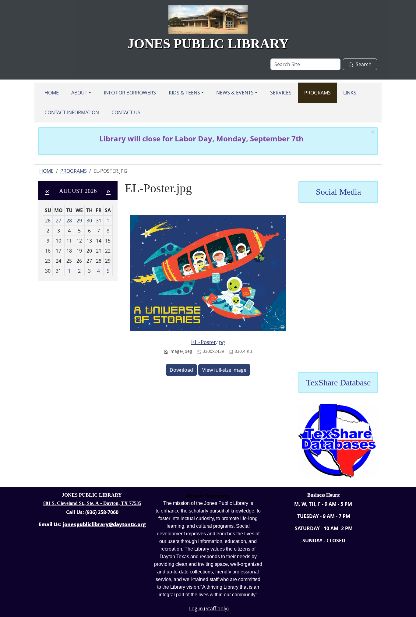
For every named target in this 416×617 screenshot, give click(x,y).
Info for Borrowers (130, 92)
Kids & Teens (184, 92)
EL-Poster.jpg (208, 342)
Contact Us (125, 112)
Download (181, 370)
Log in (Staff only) (209, 608)
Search (364, 64)
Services (280, 92)
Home (51, 92)
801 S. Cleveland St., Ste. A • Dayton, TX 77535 (92, 503)
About (79, 92)
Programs (317, 92)
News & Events (235, 92)
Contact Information (71, 112)
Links (349, 92)
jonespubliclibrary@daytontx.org (104, 524)
